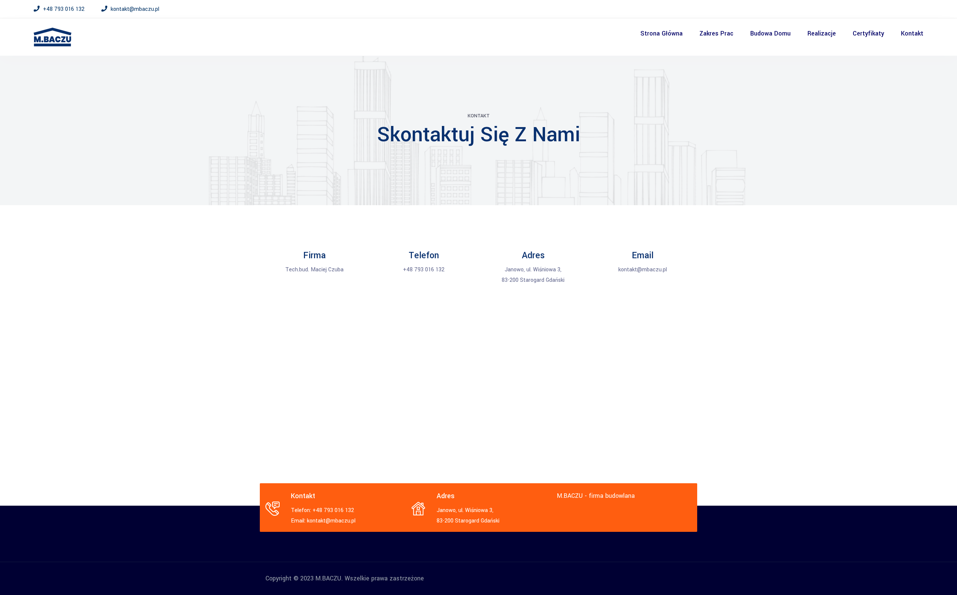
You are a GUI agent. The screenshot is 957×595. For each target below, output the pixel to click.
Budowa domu (770, 33)
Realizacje (821, 33)
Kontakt (912, 33)
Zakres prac (716, 33)
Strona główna (661, 33)
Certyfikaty (868, 33)
